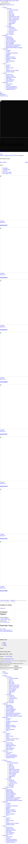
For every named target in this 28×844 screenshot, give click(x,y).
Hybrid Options (12, 20)
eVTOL (8, 51)
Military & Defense (10, 57)
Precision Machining (11, 41)
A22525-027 (3, 434)
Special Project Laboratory (12, 46)
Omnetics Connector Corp (13, 660)
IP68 (10, 24)
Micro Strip (11, 14)
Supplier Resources (10, 89)
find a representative (5, 622)
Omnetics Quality (10, 71)
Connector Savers (13, 30)
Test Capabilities (10, 43)
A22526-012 (3, 330)
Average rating (6, 169)
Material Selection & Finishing (13, 45)
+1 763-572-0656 (8, 656)
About (4, 644)
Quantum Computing (11, 58)
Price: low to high (7, 172)
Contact (5, 645)
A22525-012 (3, 538)
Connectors (8, 8)
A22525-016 (3, 486)
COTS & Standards (13, 10)
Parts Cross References (11, 86)
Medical (8, 55)
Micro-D (11, 12)
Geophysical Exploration (12, 53)
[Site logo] (7, 4)
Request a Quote (10, 75)
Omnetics (12, 600)
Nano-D (11, 11)
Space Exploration (10, 61)
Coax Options (12, 22)
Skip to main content (14, 0)
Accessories (9, 26)
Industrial (8, 54)
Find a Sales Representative (6, 630)
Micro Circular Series (14, 18)
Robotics (8, 59)
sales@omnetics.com (9, 658)
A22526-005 (3, 382)
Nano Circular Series (14, 19)
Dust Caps (11, 31)
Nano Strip (11, 15)
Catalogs (8, 85)
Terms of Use (2, 662)
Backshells (11, 27)
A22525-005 (3, 591)
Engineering (9, 36)
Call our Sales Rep (4, 600)
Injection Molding (10, 42)
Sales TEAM (2, 628)
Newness (5, 170)
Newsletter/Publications (11, 88)
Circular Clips (12, 28)
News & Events (9, 67)
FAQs (7, 69)
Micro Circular (13, 155)
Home (1, 155)
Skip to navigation (4, 0)
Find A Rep (8, 78)
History (7, 66)
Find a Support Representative (6, 631)
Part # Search (9, 83)
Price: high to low (7, 173)
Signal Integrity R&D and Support (14, 47)
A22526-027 (3, 225)
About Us (8, 65)
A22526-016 (3, 277)
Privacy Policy (8, 662)
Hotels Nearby (9, 81)
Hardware (11, 32)
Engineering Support (11, 77)
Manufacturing (9, 38)
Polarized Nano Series (14, 16)
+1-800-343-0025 (3, 619)
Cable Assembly (10, 34)
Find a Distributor (10, 79)
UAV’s (7, 62)
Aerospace (8, 50)
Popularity (5, 168)
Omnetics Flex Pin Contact (12, 70)
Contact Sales (9, 74)
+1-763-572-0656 (3, 618)
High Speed (12, 23)
